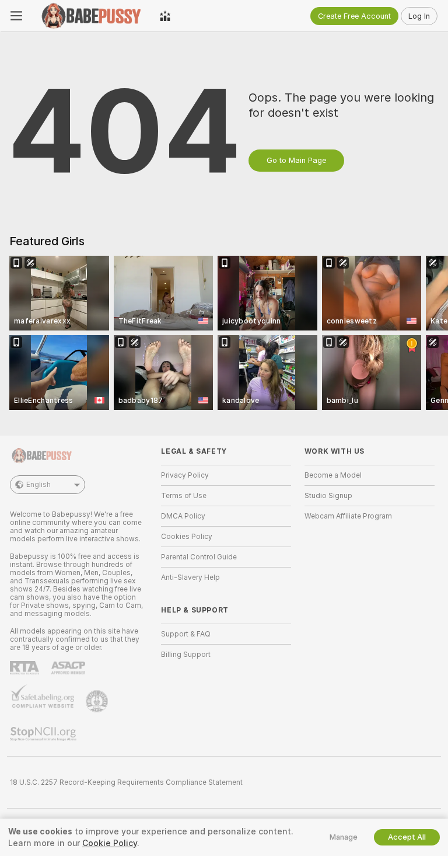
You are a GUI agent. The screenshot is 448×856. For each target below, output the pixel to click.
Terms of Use (183, 496)
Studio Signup (328, 496)
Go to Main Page (296, 160)
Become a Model (333, 475)
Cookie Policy (109, 843)
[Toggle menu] (16, 16)
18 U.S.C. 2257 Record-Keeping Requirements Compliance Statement (126, 782)
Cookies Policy (186, 537)
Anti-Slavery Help (190, 577)
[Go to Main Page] (91, 16)
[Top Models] (165, 16)
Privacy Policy (185, 475)
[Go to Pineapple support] (98, 701)
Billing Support (186, 654)
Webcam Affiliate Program (348, 516)
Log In (419, 16)
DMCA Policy (183, 516)
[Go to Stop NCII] (44, 734)
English (38, 485)
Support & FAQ (186, 634)
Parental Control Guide (199, 557)
